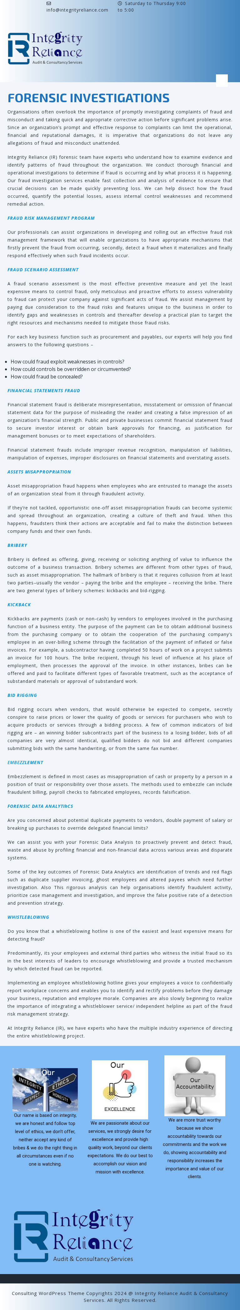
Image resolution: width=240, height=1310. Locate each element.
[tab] (222, 80)
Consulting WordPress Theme (48, 1293)
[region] (120, 1123)
